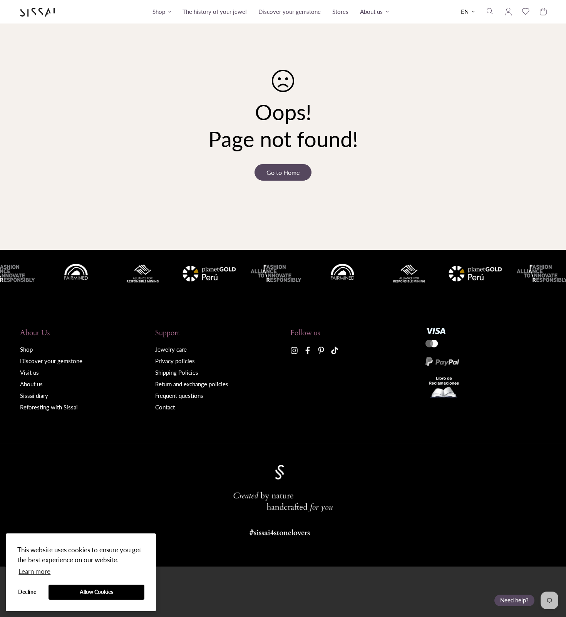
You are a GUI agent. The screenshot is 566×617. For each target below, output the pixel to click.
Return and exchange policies (191, 384)
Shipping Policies (176, 372)
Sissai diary (34, 395)
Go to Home (283, 172)
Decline (27, 591)
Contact (165, 407)
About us (371, 11)
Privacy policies (175, 360)
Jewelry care (171, 349)
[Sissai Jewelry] (37, 11)
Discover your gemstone (289, 11)
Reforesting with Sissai (49, 407)
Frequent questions (179, 395)
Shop (158, 11)
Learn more (34, 571)
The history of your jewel (215, 11)
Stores (340, 11)
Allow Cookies (96, 591)
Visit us (29, 372)
